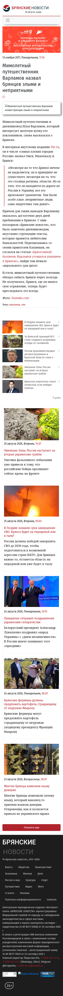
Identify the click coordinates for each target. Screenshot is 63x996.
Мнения (27, 873)
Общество (23, 867)
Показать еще (31, 827)
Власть (8, 867)
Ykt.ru (55, 147)
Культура (31, 880)
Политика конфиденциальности (23, 899)
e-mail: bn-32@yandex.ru (30, 965)
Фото (41, 886)
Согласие (52, 899)
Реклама (24, 893)
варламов (14, 304)
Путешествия (12, 886)
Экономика (11, 873)
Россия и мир (12, 880)
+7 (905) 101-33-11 (11, 961)
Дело (40, 873)
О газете (9, 893)
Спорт (44, 880)
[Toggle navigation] (7, 20)
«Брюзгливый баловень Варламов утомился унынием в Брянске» (31, 256)
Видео (28, 886)
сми (23, 304)
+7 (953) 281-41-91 (50, 957)
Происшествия (43, 867)
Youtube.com (20, 298)
